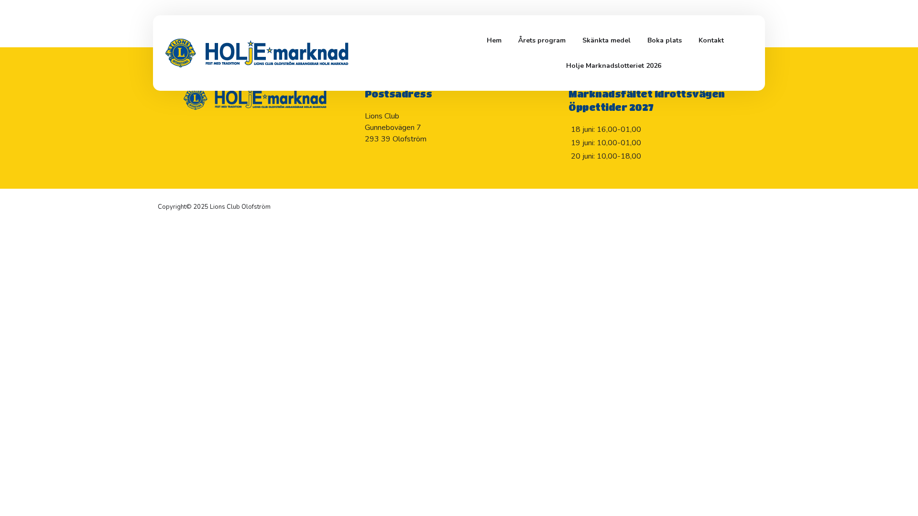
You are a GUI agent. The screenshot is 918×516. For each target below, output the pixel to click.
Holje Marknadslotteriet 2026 (613, 65)
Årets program (542, 40)
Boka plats (664, 40)
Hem (494, 40)
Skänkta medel (606, 40)
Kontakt (711, 40)
